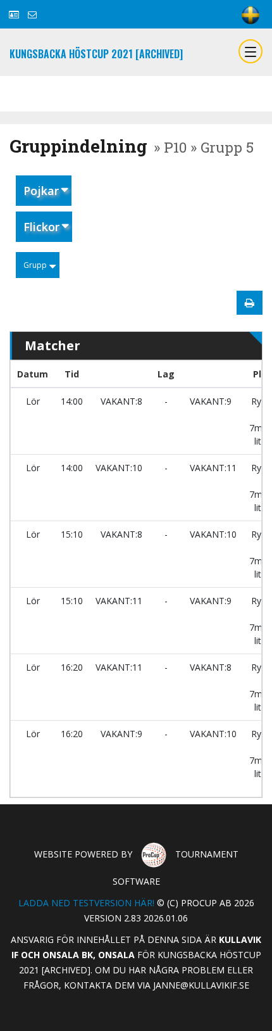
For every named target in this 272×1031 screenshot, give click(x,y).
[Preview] (250, 303)
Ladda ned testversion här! (86, 903)
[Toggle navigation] (250, 51)
